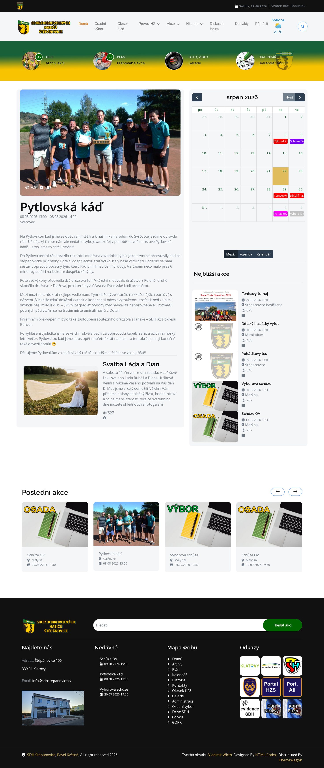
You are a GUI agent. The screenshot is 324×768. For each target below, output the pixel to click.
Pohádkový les (254, 354)
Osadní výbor (100, 26)
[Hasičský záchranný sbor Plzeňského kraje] (250, 686)
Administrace (182, 701)
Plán (175, 669)
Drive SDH (180, 711)
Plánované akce (131, 63)
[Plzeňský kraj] (271, 665)
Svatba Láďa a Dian (131, 364)
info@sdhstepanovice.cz (52, 680)
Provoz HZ (147, 24)
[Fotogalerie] (41, 189)
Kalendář (264, 254)
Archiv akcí (55, 63)
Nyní (289, 97)
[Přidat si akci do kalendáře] (243, 315)
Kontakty (242, 24)
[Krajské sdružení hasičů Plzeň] (292, 708)
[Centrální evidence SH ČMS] (250, 708)
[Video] (49, 189)
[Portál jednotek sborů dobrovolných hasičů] (292, 686)
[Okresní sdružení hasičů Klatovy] (271, 708)
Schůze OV (251, 414)
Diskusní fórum (216, 26)
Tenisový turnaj (255, 294)
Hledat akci (283, 625)
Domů (83, 24)
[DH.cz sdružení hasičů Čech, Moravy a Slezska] (292, 665)
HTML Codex (266, 754)
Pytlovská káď (61, 206)
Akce (171, 24)
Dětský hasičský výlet (260, 324)
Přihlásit (261, 24)
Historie (192, 24)
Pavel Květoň (67, 754)
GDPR (176, 722)
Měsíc (230, 254)
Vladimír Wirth (220, 754)
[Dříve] (197, 97)
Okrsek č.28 (122, 26)
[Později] (300, 97)
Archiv (176, 664)
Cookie (177, 717)
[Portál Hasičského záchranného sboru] (271, 686)
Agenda (246, 254)
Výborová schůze (256, 384)
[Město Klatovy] (250, 665)
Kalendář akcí (272, 63)
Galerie (194, 63)
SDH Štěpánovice (41, 754)
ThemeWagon (290, 760)
